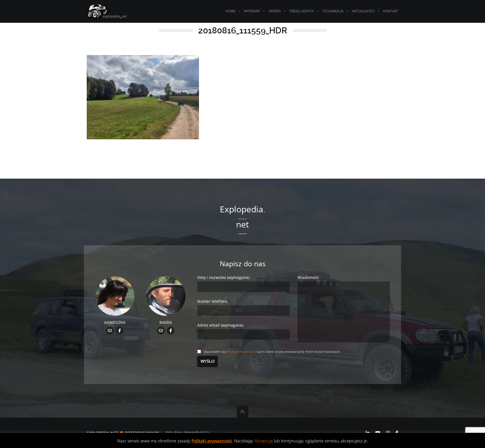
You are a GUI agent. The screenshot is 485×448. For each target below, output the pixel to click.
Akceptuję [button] (264, 441)
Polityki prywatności (211, 441)
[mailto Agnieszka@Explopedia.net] (110, 330)
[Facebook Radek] (171, 330)
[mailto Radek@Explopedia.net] (161, 330)
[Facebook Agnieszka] (120, 330)
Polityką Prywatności (241, 351)
